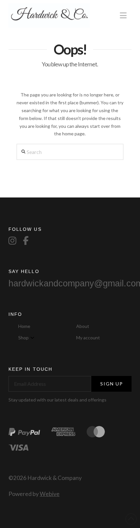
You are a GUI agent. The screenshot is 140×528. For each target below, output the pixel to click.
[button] (123, 15)
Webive (50, 493)
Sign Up (111, 383)
